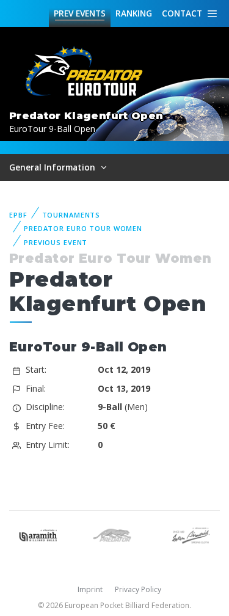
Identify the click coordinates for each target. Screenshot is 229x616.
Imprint (90, 589)
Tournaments (71, 214)
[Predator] (114, 534)
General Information (53, 167)
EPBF (18, 214)
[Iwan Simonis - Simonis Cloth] (191, 534)
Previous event (55, 242)
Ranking (133, 13)
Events (80, 13)
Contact (182, 13)
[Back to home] (85, 72)
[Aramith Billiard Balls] (38, 534)
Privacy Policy (138, 589)
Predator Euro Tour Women (83, 228)
